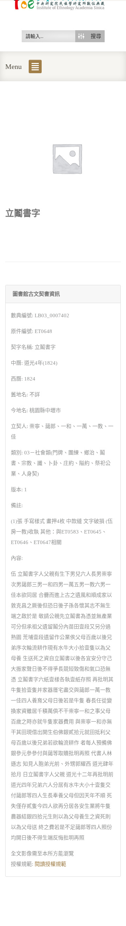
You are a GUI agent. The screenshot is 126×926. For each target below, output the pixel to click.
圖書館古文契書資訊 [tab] (36, 294)
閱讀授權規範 (50, 864)
